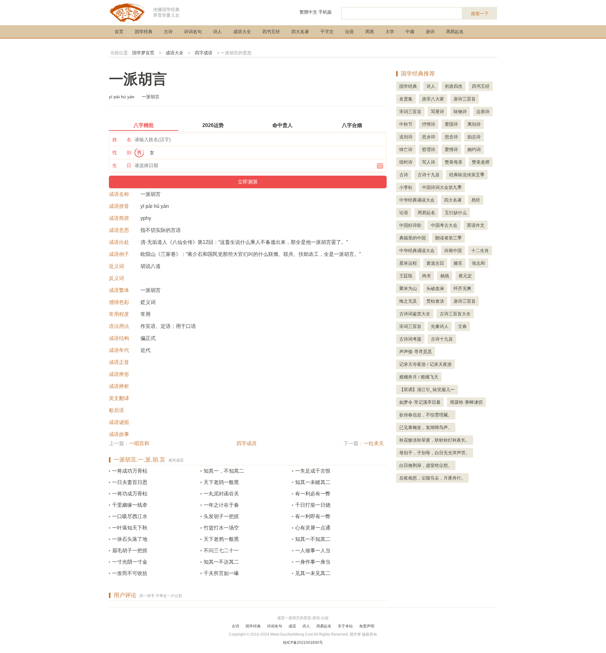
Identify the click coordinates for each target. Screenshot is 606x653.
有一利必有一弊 (312, 493)
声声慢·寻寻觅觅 (415, 351)
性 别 (121, 152)
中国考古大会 (444, 225)
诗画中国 (453, 250)
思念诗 (451, 136)
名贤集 (406, 98)
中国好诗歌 (410, 225)
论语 (349, 31)
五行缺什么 (456, 212)
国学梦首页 (143, 52)
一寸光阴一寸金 (129, 562)
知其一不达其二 (221, 562)
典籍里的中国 (412, 237)
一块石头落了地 (129, 539)
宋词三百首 (410, 111)
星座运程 (408, 263)
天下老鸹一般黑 (221, 482)
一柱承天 (374, 443)
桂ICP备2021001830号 (303, 642)
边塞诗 (483, 111)
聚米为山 (408, 288)
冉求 (426, 275)
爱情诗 (451, 149)
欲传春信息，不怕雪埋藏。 (425, 414)
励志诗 (474, 136)
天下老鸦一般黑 (221, 539)
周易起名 (455, 31)
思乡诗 (428, 136)
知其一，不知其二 (224, 471)
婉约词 (474, 149)
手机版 (325, 12)
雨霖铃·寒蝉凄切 (466, 402)
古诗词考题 (410, 339)
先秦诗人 (440, 326)
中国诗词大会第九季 (442, 187)
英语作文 (475, 225)
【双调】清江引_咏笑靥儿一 (427, 389)
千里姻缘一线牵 (129, 505)
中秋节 (406, 124)
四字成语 (203, 52)
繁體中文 (308, 12)
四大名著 (300, 31)
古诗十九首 (429, 174)
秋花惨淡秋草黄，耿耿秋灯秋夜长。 (434, 440)
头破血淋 (435, 288)
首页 (119, 31)
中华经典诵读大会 (417, 200)
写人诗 (428, 162)
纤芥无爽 (462, 288)
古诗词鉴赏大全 (414, 313)
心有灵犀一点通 (312, 527)
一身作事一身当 (312, 562)
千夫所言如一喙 (221, 573)
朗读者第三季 (448, 237)
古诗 (168, 31)
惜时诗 (406, 162)
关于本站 (345, 626)
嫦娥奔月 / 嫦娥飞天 (418, 376)
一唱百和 (139, 443)
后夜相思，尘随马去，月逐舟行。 (432, 478)
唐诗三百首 (465, 98)
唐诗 (430, 31)
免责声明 (366, 626)
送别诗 (406, 136)
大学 (389, 31)
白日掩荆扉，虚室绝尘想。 (425, 465)
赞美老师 (481, 162)
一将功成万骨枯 (129, 493)
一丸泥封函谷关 (221, 493)
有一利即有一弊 (312, 516)
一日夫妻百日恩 (129, 482)
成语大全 (242, 31)
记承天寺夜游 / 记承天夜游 (425, 364)
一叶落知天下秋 (129, 527)
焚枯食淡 (435, 301)
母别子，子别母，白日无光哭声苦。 (434, 452)
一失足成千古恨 (312, 471)
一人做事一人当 (312, 550)
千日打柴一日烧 (312, 505)
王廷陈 (406, 275)
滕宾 (458, 263)
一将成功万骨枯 (129, 471)
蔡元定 (465, 275)
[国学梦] (128, 12)
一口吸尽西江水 (129, 516)
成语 (292, 626)
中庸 (410, 31)
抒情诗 (428, 124)
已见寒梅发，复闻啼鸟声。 (425, 427)
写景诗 (437, 111)
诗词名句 (193, 31)
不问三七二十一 (221, 550)
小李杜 (406, 187)
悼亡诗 (406, 149)
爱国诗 (451, 124)
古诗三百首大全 (455, 313)
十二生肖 (480, 250)
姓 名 (121, 139)
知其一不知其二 (312, 539)
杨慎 (444, 275)
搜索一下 (480, 13)
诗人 (217, 31)
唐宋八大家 (433, 98)
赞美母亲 (453, 162)
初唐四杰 (453, 86)
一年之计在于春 (221, 505)
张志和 (478, 263)
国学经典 (143, 31)
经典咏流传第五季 (466, 174)
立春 (462, 326)
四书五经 (271, 31)
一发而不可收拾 (129, 573)
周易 (369, 31)
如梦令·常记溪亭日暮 (420, 402)
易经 (475, 200)
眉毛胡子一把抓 (129, 550)
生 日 (121, 165)
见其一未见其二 (312, 573)
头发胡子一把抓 (221, 516)
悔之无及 (408, 301)
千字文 (327, 31)
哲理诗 (428, 149)
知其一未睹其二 (312, 482)
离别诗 (474, 124)
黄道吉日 (435, 263)
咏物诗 (460, 111)
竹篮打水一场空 (221, 527)
